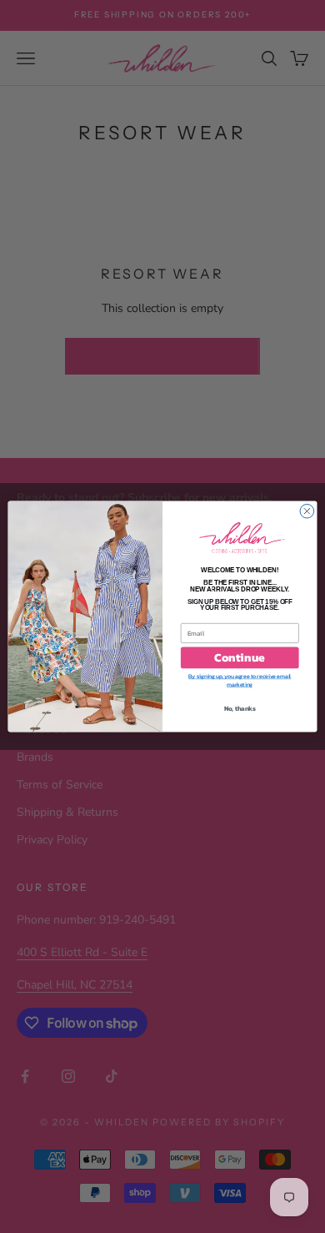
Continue (239, 658)
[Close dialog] (307, 511)
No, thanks (240, 708)
